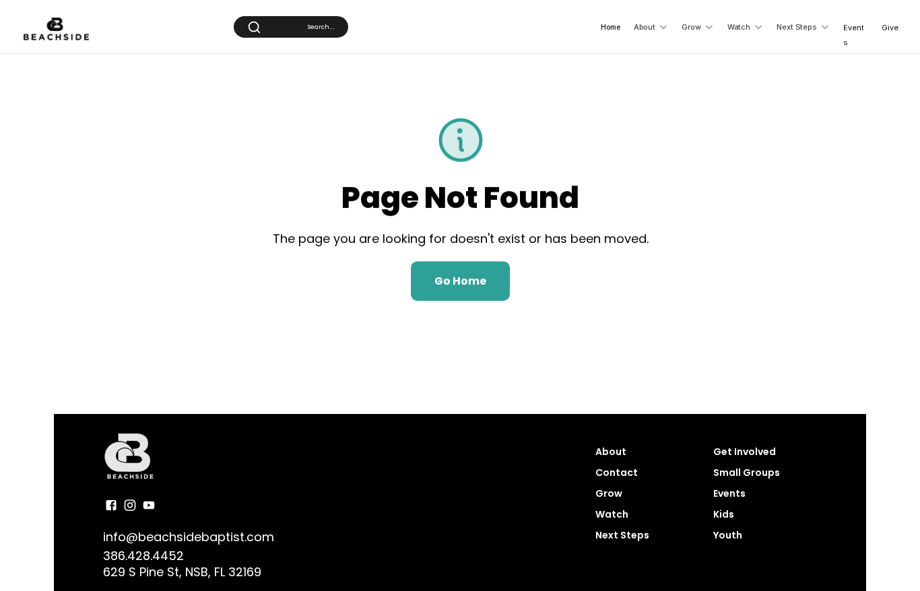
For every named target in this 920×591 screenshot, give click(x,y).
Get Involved (745, 451)
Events (729, 493)
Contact (616, 472)
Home (610, 27)
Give (890, 27)
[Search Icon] (291, 26)
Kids (723, 514)
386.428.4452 (143, 555)
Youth (727, 535)
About (610, 451)
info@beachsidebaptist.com (188, 536)
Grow (608, 493)
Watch (611, 514)
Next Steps (622, 535)
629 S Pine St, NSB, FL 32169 (182, 571)
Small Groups (746, 472)
